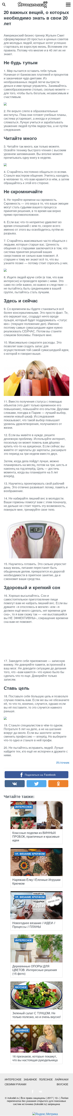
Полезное (46, 1079)
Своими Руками (15, 1084)
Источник (62, 762)
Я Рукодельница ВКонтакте (40, 1092)
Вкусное (62, 1084)
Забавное (30, 1079)
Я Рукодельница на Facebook (33, 1092)
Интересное (13, 1079)
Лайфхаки (61, 1079)
